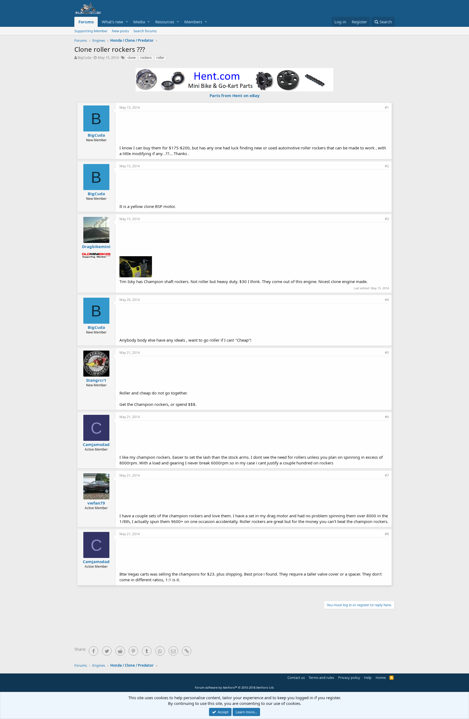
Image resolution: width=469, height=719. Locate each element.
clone (132, 57)
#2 (387, 166)
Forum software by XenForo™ (234, 687)
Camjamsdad (96, 444)
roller (160, 57)
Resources (164, 21)
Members (193, 21)
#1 (387, 107)
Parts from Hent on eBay (235, 95)
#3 (387, 219)
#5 (387, 352)
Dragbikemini (96, 246)
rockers (146, 57)
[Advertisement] (254, 127)
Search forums (145, 30)
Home (381, 677)
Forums (86, 21)
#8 (387, 534)
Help (368, 677)
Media (139, 21)
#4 (387, 299)
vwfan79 (96, 503)
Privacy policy (349, 677)
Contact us (296, 677)
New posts (120, 30)
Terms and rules (321, 677)
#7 (387, 475)
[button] (126, 22)
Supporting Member (90, 30)
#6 (387, 417)
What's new (112, 21)
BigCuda (84, 57)
